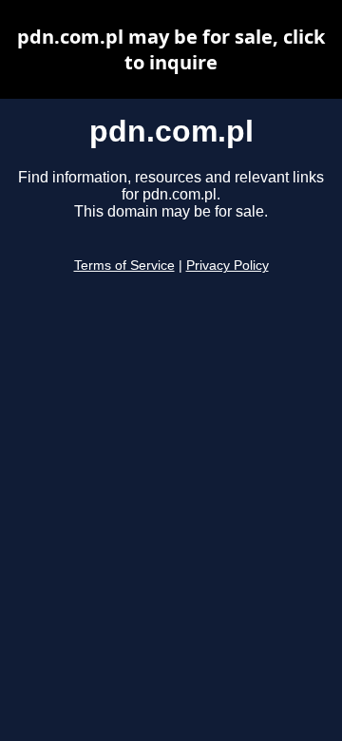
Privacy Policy (227, 265)
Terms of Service (124, 265)
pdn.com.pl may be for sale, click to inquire (171, 49)
